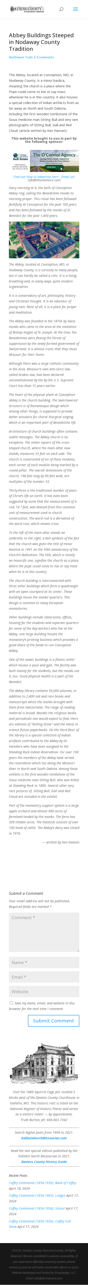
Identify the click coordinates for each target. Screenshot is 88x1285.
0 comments (45, 57)
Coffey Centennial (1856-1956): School (37, 1208)
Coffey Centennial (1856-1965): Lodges (37, 1195)
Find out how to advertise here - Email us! (44, 177)
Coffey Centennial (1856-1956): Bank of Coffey (42, 1183)
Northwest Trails (21, 57)
